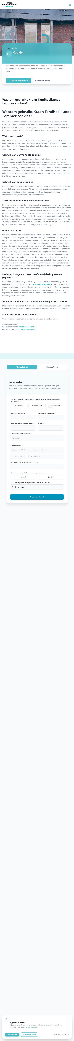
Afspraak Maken (52, 367)
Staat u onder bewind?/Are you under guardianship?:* (29, 473)
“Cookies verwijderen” (28, 329)
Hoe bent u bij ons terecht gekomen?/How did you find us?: (30, 483)
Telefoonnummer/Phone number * (22, 424)
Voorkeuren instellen (60, 1034)
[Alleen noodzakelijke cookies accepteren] (68, 1018)
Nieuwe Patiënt (22, 367)
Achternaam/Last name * (46, 413)
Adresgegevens (16, 445)
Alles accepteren (12, 1034)
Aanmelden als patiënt (17, 80)
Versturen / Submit (37, 497)
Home (8, 48)
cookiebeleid (33, 1027)
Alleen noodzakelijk (29, 1034)
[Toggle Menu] (70, 4)
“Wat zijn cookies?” (26, 327)
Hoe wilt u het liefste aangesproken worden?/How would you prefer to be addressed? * (35, 400)
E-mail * (41, 424)
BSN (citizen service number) (25, 462)
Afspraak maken (43, 81)
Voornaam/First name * (18, 413)
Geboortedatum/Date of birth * (21, 434)
